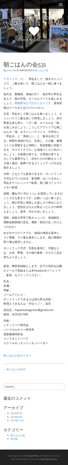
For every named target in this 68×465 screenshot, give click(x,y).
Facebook (32, 108)
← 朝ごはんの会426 (14, 369)
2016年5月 (16, 413)
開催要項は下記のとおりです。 (34, 103)
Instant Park (32, 455)
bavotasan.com (48, 459)
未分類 (14, 438)
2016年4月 (16, 417)
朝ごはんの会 (41, 70)
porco (10, 70)
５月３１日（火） (14, 79)
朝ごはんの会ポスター (17, 355)
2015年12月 (17, 420)
